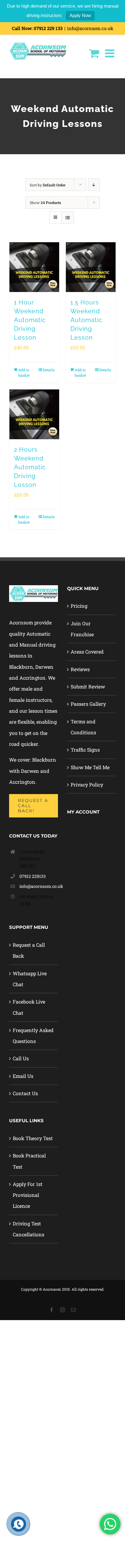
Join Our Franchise (82, 628)
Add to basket (24, 372)
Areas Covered (87, 651)
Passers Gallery (88, 704)
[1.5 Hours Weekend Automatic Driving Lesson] (91, 267)
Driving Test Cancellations (28, 1229)
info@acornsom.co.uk (90, 28)
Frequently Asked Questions (33, 1035)
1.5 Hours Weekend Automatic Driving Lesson (86, 320)
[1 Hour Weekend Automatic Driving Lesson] (34, 267)
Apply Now (80, 15)
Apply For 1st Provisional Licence (27, 1195)
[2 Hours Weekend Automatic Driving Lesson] (34, 414)
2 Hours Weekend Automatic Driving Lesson (30, 467)
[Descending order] (94, 184)
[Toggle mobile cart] (94, 53)
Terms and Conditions (83, 726)
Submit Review (88, 686)
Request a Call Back (29, 950)
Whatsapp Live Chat (30, 978)
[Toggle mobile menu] (110, 53)
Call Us (21, 1058)
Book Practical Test (29, 1161)
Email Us (23, 1076)
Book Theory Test (33, 1138)
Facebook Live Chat (29, 1007)
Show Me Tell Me (90, 767)
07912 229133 (32, 876)
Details (49, 369)
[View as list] (67, 217)
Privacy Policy (87, 784)
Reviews (80, 669)
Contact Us (25, 1093)
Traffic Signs (85, 749)
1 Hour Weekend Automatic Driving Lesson (30, 320)
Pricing (79, 606)
